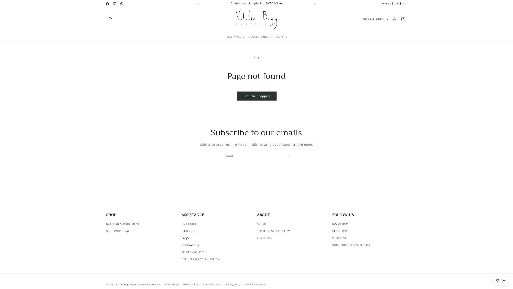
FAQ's (185, 238)
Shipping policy (232, 284)
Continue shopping (257, 96)
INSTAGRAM (340, 224)
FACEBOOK (339, 231)
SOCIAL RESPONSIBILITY (273, 231)
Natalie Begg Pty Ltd (126, 284)
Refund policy (171, 284)
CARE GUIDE (190, 231)
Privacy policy (190, 284)
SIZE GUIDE (189, 224)
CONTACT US (190, 245)
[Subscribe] (288, 156)
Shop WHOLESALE (118, 231)
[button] (110, 19)
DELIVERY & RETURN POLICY (200, 259)
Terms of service (211, 284)
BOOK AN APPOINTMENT (122, 224)
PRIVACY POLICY (193, 252)
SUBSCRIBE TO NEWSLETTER (351, 245)
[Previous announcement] (197, 4)
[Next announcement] (315, 4)
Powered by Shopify (149, 284)
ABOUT (262, 224)
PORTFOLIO (265, 238)
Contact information (255, 284)
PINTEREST (339, 238)
